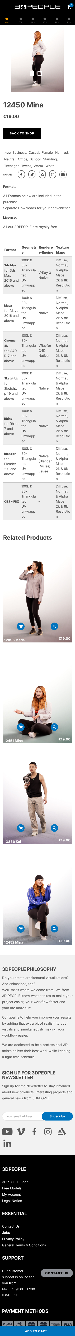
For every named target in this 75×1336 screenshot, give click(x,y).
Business (19, 152)
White (49, 166)
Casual (34, 152)
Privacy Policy (13, 1239)
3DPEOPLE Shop (15, 1182)
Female (47, 152)
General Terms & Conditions (24, 1245)
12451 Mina (13, 741)
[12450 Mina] (21, 174)
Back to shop (22, 133)
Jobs (6, 1232)
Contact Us (11, 1226)
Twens (26, 166)
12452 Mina (13, 942)
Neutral (9, 159)
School (35, 159)
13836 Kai (12, 842)
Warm (38, 166)
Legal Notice (12, 1201)
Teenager (11, 166)
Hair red (61, 152)
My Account (11, 1194)
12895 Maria (14, 640)
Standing (50, 159)
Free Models (11, 1188)
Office (22, 159)
